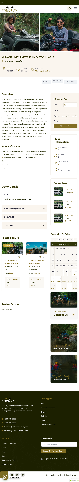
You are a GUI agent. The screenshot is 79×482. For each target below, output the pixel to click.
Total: (56, 121)
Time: (56, 111)
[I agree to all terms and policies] (42, 459)
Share (47, 81)
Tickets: (56, 116)
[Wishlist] (19, 245)
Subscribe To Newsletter (53, 451)
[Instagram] (17, 475)
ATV (36, 71)
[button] (76, 31)
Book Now (66, 126)
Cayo (60, 164)
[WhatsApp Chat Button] (5, 477)
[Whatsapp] (22, 475)
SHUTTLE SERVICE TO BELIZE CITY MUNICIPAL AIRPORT (69, 202)
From (7, 273)
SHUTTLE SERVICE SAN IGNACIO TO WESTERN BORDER (69, 190)
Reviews (58, 80)
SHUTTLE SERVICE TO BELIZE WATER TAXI (69, 215)
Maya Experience (45, 71)
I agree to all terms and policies (56, 459)
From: (56, 105)
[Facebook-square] (11, 475)
